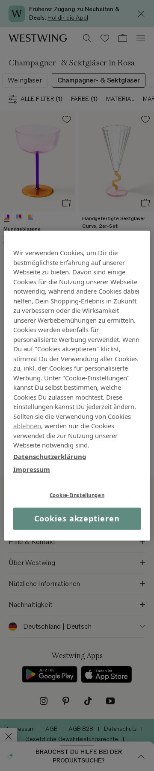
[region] (77, 386)
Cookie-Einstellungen (77, 494)
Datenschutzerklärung (49, 456)
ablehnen (27, 425)
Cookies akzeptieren (76, 518)
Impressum (31, 469)
